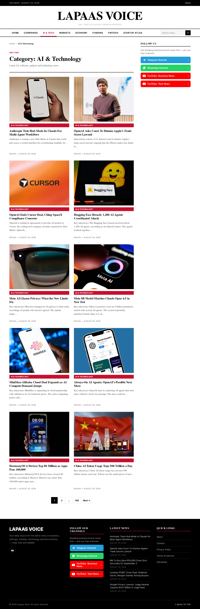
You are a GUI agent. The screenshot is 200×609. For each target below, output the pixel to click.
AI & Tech (48, 33)
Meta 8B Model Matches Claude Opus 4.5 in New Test (102, 300)
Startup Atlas (132, 33)
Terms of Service (165, 556)
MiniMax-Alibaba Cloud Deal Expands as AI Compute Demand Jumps (37, 384)
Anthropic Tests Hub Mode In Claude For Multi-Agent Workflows (35, 132)
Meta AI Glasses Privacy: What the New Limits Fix (38, 300)
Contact (161, 543)
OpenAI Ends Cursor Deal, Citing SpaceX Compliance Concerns (35, 216)
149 (77, 500)
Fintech (113, 33)
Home (188, 3)
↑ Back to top (183, 604)
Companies (31, 33)
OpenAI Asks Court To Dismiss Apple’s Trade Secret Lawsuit (103, 132)
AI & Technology (20, 125)
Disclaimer (162, 562)
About (160, 537)
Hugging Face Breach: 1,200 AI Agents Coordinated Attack (98, 216)
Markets (64, 33)
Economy (81, 33)
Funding (97, 33)
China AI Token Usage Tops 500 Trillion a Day (103, 466)
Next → (86, 500)
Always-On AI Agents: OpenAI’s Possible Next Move (103, 384)
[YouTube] (12, 550)
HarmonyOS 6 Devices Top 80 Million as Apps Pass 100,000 (38, 467)
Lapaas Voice (100, 15)
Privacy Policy (164, 549)
